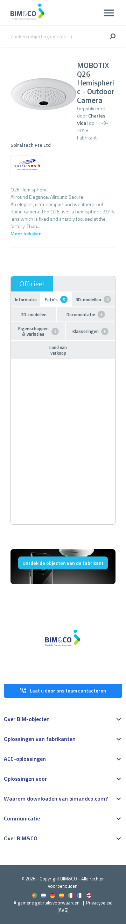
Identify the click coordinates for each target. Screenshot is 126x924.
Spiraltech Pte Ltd (30, 145)
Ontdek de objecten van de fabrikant (63, 563)
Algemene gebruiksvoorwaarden (46, 902)
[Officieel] (32, 283)
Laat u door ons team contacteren (68, 690)
